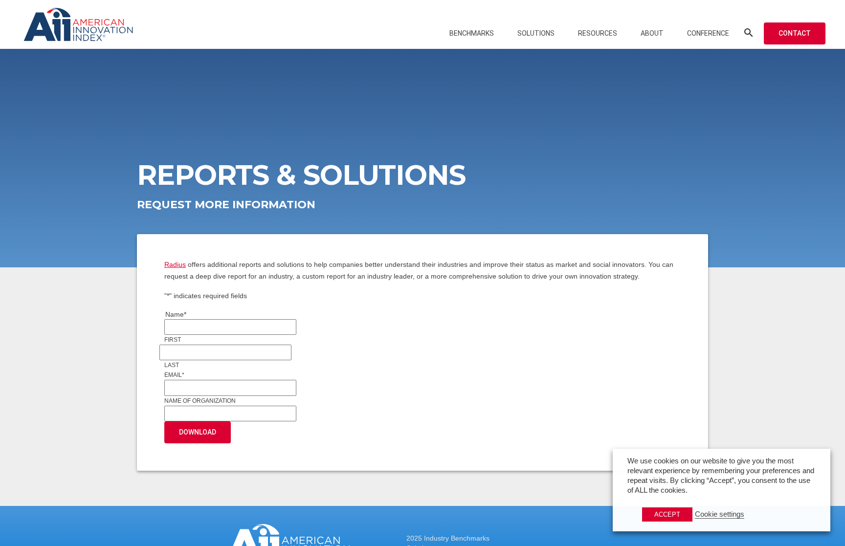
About (652, 33)
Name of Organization (200, 400)
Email (174, 374)
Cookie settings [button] (719, 514)
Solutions (536, 33)
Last (171, 365)
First (172, 339)
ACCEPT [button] (667, 514)
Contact (794, 33)
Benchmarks (471, 33)
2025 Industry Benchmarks (447, 538)
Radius (175, 264)
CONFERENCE (708, 33)
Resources (597, 33)
